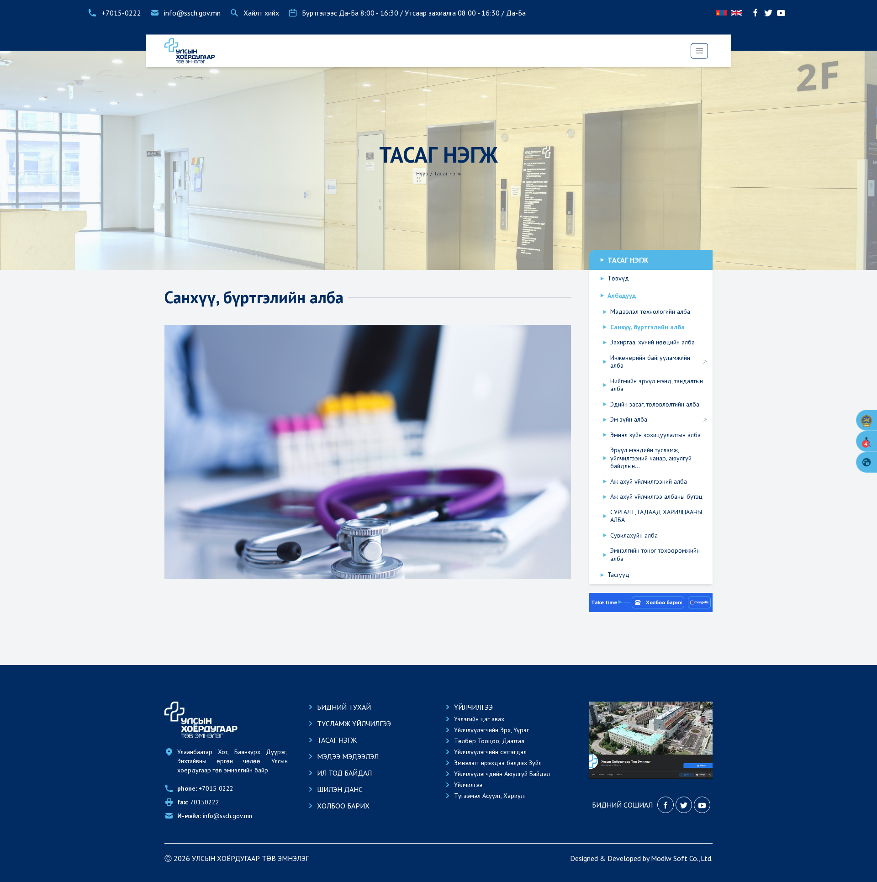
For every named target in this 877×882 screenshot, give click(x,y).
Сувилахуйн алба (634, 535)
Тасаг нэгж (447, 173)
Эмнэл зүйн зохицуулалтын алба (655, 435)
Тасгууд (618, 575)
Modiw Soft (669, 858)
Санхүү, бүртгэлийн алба (647, 327)
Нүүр (422, 173)
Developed (624, 858)
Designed (584, 858)
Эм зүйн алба (628, 419)
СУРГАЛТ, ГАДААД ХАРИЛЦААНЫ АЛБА (656, 516)
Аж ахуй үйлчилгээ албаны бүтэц (656, 497)
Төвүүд (618, 278)
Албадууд (622, 296)
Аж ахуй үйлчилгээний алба (648, 482)
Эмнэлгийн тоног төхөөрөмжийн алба (655, 555)
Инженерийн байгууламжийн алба (650, 362)
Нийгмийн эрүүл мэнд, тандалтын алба (656, 385)
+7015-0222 (205, 788)
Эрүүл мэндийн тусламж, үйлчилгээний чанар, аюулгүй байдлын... (651, 458)
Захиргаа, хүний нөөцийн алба (652, 342)
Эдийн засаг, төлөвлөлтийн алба (654, 404)
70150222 (198, 802)
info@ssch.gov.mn (214, 816)
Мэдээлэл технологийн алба (650, 312)
